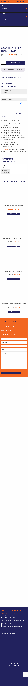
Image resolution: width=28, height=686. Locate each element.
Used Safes (4, 19)
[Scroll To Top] (16, 674)
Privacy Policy (5, 629)
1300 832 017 (5, 2)
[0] (20, 1)
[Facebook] (21, 103)
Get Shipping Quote (13, 69)
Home (2, 5)
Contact (3, 22)
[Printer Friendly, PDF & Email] (10, 107)
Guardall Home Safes (14, 77)
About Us (4, 8)
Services (3, 11)
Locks (3, 13)
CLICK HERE (4, 149)
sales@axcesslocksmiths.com (12, 626)
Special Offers (5, 25)
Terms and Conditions (8, 631)
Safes (3, 16)
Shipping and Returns (8, 633)
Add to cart (15, 63)
